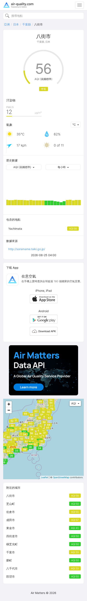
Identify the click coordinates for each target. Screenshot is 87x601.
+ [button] (8, 404)
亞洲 (7, 24)
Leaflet (44, 477)
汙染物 (10, 100)
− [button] (8, 410)
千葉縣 (26, 24)
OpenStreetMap (61, 477)
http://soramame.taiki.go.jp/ (26, 249)
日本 (16, 24)
